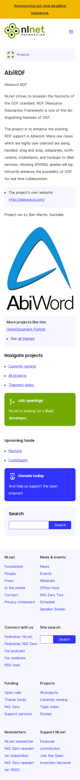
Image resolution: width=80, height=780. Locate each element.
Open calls (12, 692)
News (44, 566)
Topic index (49, 707)
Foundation (13, 566)
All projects (17, 375)
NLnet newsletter (18, 741)
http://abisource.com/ (27, 199)
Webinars (47, 580)
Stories (46, 714)
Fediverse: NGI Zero (20, 643)
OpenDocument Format (26, 329)
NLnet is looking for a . (31, 409)
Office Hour (49, 588)
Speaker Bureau (52, 609)
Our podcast (14, 651)
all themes (26, 338)
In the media (14, 588)
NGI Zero (12, 707)
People (10, 573)
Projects (23, 54)
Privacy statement (19, 602)
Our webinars (15, 658)
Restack (15, 451)
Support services (18, 714)
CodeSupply (18, 460)
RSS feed (12, 665)
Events (46, 573)
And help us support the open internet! (33, 484)
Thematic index (21, 385)
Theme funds (15, 699)
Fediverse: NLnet (18, 636)
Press (9, 580)
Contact (11, 595)
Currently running (22, 366)
